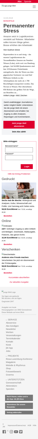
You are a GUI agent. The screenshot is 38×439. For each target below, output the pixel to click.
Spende (27, 1)
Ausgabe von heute (9, 307)
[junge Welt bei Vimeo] (20, 432)
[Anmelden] (34, 1)
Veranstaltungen (13, 335)
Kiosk (8, 345)
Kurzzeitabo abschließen (19, 277)
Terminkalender (13, 338)
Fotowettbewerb (13, 371)
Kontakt (9, 341)
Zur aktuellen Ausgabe (19, 282)
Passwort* (9, 154)
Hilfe (34, 425)
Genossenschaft (13, 383)
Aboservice (11, 323)
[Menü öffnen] (34, 7)
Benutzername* (11, 146)
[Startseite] (9, 7)
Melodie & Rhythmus (15, 365)
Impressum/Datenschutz (17, 425)
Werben (9, 332)
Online (6, 221)
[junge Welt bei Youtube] (16, 432)
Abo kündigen (12, 326)
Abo (20, 1)
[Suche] (29, 7)
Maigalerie (11, 362)
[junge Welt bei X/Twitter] (8, 432)
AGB (29, 425)
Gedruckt (8, 179)
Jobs (8, 351)
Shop (8, 368)
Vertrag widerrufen (14, 412)
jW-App (9, 348)
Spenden (10, 389)
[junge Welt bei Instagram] (11, 432)
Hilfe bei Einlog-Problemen (19, 174)
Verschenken (11, 249)
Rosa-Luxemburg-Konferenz (19, 359)
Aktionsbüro (11, 386)
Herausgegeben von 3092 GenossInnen (17, 310)
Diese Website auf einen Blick (13, 312)
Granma (10, 375)
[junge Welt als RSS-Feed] (24, 432)
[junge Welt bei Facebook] (4, 432)
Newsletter (11, 329)
